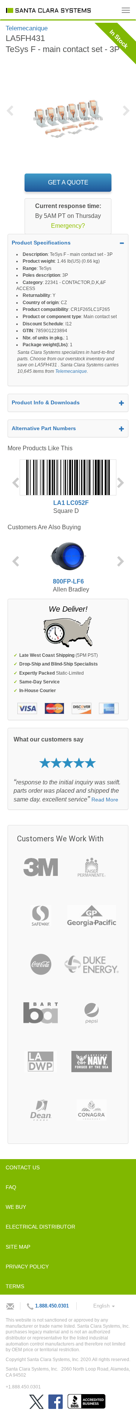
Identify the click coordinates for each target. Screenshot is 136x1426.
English (102, 1306)
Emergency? (68, 225)
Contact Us (23, 1167)
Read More (104, 800)
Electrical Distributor (40, 1227)
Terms (15, 1286)
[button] (12, 115)
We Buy (16, 1207)
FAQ (11, 1187)
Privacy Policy (27, 1267)
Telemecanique (71, 371)
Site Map (18, 1247)
